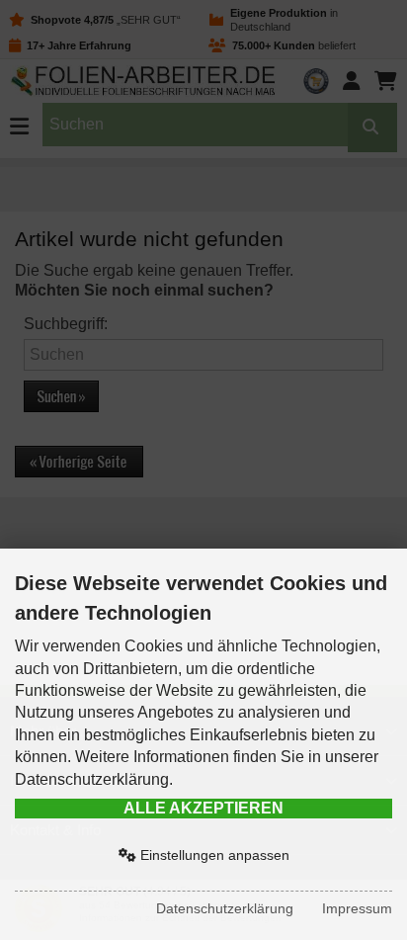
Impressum (357, 908)
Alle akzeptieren (203, 808)
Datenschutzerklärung (224, 908)
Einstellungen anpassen (212, 855)
